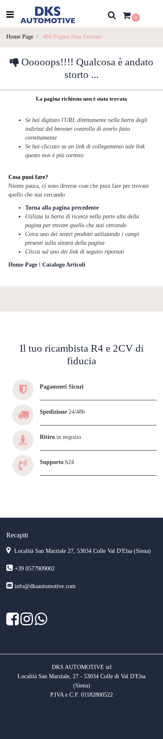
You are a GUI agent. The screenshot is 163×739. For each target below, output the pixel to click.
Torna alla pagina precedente (62, 208)
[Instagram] (27, 622)
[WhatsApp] (41, 622)
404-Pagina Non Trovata (72, 37)
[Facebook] (13, 622)
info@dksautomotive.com (45, 586)
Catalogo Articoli (63, 265)
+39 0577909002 (35, 568)
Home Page (19, 37)
